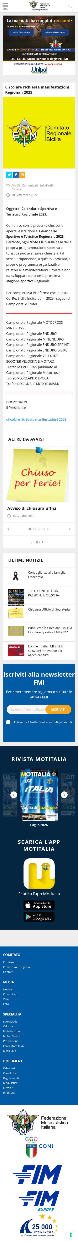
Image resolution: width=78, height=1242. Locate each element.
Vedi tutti (39, 542)
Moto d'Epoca (11, 1036)
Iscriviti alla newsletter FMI (39, 678)
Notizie (16, 188)
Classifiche (9, 1073)
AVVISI (16, 185)
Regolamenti (11, 1078)
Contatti (8, 972)
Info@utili (47, 185)
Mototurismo (11, 1031)
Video (6, 999)
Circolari (8, 1088)
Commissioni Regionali (17, 967)
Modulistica (10, 1083)
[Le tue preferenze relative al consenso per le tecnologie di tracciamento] (71, 1235)
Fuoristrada (10, 1021)
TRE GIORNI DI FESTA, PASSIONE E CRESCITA (43, 593)
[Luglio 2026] (39, 795)
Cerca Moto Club (13, 1046)
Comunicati (30, 185)
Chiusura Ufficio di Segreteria (49, 609)
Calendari (9, 1068)
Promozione (10, 1041)
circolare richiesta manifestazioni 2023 (36, 419)
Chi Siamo (9, 962)
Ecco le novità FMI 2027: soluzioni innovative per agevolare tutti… (45, 650)
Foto (6, 1004)
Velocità (8, 1026)
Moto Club (9, 1051)
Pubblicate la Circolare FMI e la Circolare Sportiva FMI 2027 (50, 630)
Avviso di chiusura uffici (31, 508)
